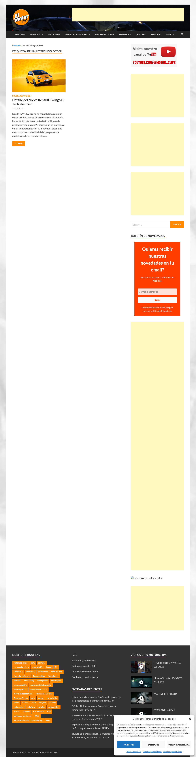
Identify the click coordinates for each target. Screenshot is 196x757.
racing (41, 698)
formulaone (43, 671)
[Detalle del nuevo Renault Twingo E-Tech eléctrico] (39, 75)
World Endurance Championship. (28, 720)
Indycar (17, 680)
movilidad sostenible (23, 693)
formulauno (53, 676)
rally (34, 702)
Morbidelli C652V (164, 709)
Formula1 (30, 671)
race (33, 698)
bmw (33, 663)
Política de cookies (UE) (84, 665)
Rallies (25, 702)
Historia (156, 34)
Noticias (35, 34)
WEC (37, 716)
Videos (170, 34)
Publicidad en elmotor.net (85, 671)
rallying (41, 707)
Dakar (49, 667)
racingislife (52, 698)
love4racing (29, 680)
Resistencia (38, 711)
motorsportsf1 (20, 689)
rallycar (42, 702)
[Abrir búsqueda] (182, 34)
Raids (16, 702)
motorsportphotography (40, 685)
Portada (20, 34)
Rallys (16, 711)
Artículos (54, 34)
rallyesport (19, 707)
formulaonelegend (22, 676)
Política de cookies (133, 751)
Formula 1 (125, 34)
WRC (48, 720)
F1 (56, 667)
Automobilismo (20, 663)
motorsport (56, 680)
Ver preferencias (179, 744)
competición (37, 667)
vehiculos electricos (22, 716)
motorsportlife (20, 685)
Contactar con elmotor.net (85, 676)
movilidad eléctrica (38, 689)
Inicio (74, 654)
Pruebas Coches (104, 34)
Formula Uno (39, 676)
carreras (41, 663)
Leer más (17, 143)
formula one (56, 671)
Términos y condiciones (152, 751)
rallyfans (31, 707)
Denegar (153, 744)
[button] (189, 718)
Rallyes (140, 34)
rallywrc (26, 711)
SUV (49, 711)
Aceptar (129, 744)
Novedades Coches (76, 34)
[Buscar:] (157, 224)
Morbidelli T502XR (165, 694)
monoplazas (42, 680)
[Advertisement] (128, 14)
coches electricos (21, 667)
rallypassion (53, 707)
